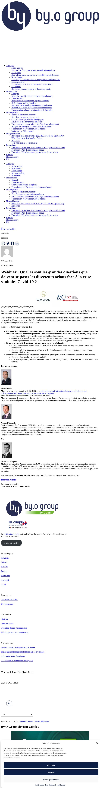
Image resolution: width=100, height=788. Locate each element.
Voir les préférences (51, 779)
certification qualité (11, 534)
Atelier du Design (42, 721)
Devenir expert (7, 604)
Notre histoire (17, 166)
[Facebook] (12, 243)
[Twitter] (8, 243)
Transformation (17, 182)
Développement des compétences (14, 632)
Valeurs (4, 562)
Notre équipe (16, 171)
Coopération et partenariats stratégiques (27, 194)
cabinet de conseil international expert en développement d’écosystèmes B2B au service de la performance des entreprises (44, 392)
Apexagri (5, 580)
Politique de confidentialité (57, 785)
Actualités (15, 206)
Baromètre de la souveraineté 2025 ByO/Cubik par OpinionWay (37, 203)
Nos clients (16, 175)
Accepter (51, 765)
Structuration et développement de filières (28, 199)
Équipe (4, 571)
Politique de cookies (41, 785)
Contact (9, 217)
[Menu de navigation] (2, 227)
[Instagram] (3, 243)
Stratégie (15, 180)
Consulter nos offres (9, 599)
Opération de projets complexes (24, 185)
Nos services (11, 178)
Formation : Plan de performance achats (27, 213)
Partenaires (5, 575)
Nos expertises (12, 189)
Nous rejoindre (12, 220)
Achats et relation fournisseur (23, 192)
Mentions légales (26, 721)
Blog (3, 229)
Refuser (51, 772)
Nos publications (13, 201)
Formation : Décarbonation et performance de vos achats (34, 215)
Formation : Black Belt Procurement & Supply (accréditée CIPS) (38, 210)
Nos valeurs (16, 168)
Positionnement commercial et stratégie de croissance (22, 652)
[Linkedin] (17, 243)
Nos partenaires (17, 173)
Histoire (4, 567)
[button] (97, 743)
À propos (10, 164)
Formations (10, 208)
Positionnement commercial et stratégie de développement (35, 196)
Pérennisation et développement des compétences (31, 187)
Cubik (3, 584)
